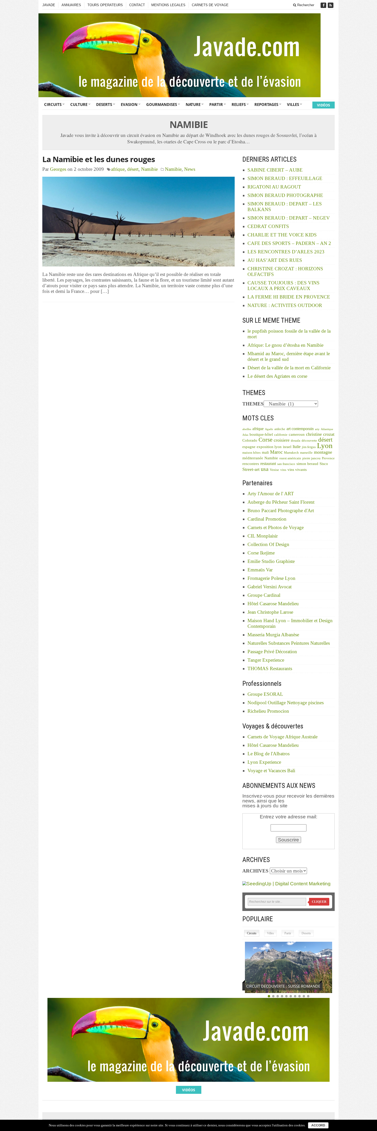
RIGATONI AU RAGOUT (274, 187)
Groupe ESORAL (265, 694)
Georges (58, 169)
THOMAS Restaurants (269, 668)
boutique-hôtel (261, 434)
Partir (216, 104)
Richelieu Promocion (268, 711)
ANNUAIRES (71, 5)
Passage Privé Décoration (272, 651)
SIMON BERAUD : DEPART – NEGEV (288, 218)
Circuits (53, 104)
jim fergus (309, 447)
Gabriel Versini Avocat (269, 586)
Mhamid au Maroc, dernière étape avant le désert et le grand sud (288, 356)
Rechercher (305, 5)
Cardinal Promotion (266, 519)
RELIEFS (239, 104)
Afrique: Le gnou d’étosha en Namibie (285, 345)
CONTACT (137, 5)
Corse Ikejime (261, 552)
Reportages (266, 104)
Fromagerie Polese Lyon (271, 578)
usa (265, 469)
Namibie (149, 169)
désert (132, 169)
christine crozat (320, 434)
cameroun (297, 434)
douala (295, 440)
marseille (306, 452)
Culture (78, 104)
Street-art (251, 469)
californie (280, 434)
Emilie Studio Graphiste (271, 561)
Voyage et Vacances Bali (271, 770)
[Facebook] (324, 5)
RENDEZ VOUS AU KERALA (269, 986)
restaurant (268, 463)
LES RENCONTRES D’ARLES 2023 (285, 251)
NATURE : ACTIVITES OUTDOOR (284, 305)
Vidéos (323, 105)
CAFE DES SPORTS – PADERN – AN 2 (289, 243)
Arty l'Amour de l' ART (270, 493)
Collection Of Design (268, 544)
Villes (293, 104)
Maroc (276, 452)
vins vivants (297, 470)
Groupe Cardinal (263, 595)
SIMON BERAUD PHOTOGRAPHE (285, 195)
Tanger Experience (265, 660)
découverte (309, 440)
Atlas (245, 434)
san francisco (286, 464)
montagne (323, 452)
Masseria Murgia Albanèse (273, 634)
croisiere (282, 440)
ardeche (279, 429)
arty (317, 429)
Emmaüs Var (260, 569)
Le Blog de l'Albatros (268, 753)
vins (283, 470)
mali (265, 452)
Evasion (129, 104)
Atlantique (327, 429)
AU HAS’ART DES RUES (274, 260)
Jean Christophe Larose (270, 612)
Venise (274, 470)
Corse (265, 439)
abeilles (246, 429)
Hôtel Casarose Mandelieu (273, 603)
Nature (193, 104)
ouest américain (290, 458)
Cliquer (319, 902)
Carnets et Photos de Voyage (275, 527)
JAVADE (48, 5)
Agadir (269, 429)
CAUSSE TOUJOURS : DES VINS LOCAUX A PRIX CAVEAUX (283, 285)
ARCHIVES (255, 870)
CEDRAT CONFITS (268, 226)
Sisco (324, 464)
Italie (297, 446)
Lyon (325, 445)
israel (287, 447)
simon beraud (307, 464)
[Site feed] (331, 5)
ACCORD (318, 1125)
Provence (328, 458)
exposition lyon (269, 447)
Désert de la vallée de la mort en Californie (289, 367)
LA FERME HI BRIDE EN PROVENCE (288, 297)
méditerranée (252, 458)
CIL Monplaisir (262, 536)
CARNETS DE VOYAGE (210, 5)
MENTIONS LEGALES (168, 5)
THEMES (253, 403)
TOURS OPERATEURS (105, 5)
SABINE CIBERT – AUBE (275, 170)
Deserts (104, 104)
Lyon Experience (264, 762)
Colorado (249, 440)
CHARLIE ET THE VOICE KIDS (282, 234)
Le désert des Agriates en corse (277, 376)
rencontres (250, 464)
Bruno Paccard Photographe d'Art (280, 510)
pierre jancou (311, 458)
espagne (248, 447)
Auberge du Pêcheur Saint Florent (280, 502)
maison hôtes (251, 452)
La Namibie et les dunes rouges (98, 159)
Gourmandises (161, 104)
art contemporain (300, 428)
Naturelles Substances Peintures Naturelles (288, 643)
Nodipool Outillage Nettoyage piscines (285, 702)
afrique (118, 169)
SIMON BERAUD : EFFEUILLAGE (284, 178)
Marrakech (291, 452)
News (189, 169)
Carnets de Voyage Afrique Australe (282, 736)
